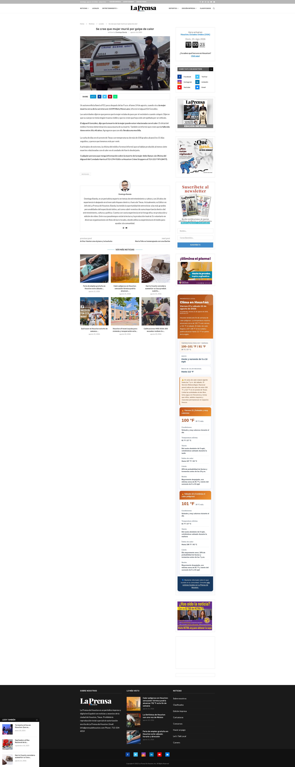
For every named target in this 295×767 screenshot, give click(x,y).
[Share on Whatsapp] (115, 96)
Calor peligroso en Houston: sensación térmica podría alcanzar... (125, 288)
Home (82, 24)
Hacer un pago (179, 730)
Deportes (173, 8)
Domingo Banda (121, 32)
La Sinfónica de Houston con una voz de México (154, 716)
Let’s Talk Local (179, 736)
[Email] (214, 2)
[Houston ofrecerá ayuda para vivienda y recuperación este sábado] (125, 311)
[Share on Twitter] (104, 96)
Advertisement (128, 2)
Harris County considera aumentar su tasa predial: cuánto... (155, 288)
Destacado (85, 174)
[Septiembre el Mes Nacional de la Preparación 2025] (7, 744)
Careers (176, 742)
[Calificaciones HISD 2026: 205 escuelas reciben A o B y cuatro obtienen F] (156, 311)
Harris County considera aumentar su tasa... (25, 756)
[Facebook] (200, 2)
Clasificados (205, 8)
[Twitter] (202, 2)
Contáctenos (141, 2)
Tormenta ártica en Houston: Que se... (23, 726)
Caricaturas (178, 717)
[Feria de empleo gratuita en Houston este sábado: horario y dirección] (94, 268)
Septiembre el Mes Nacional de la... (22, 741)
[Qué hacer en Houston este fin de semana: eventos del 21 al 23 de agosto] (94, 311)
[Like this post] (94, 96)
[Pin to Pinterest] (110, 96)
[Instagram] (205, 2)
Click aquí (195, 56)
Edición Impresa (115, 2)
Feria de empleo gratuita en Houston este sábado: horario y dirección (155, 734)
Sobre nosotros (179, 698)
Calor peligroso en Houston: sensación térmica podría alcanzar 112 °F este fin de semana (155, 702)
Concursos (177, 723)
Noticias (83, 8)
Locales (95, 8)
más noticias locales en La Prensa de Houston (196, 585)
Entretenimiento (109, 8)
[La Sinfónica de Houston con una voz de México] (133, 720)
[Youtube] (211, 2)
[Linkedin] (208, 2)
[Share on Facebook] (99, 96)
